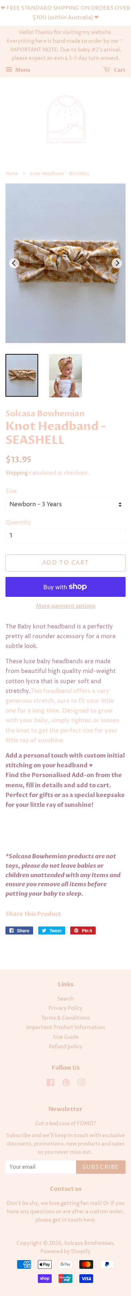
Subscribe (100, 1167)
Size (11, 491)
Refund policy (66, 1047)
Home (11, 174)
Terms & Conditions (65, 1018)
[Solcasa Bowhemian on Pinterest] (66, 1084)
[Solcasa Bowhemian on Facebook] (50, 1084)
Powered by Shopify (65, 1251)
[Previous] (14, 263)
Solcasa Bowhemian (89, 1243)
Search (65, 999)
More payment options (65, 606)
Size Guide (66, 1037)
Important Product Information (65, 1027)
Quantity (18, 523)
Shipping (16, 473)
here (89, 1220)
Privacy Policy (65, 1008)
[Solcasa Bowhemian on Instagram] (81, 1084)
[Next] (117, 263)
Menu (22, 70)
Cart (119, 70)
